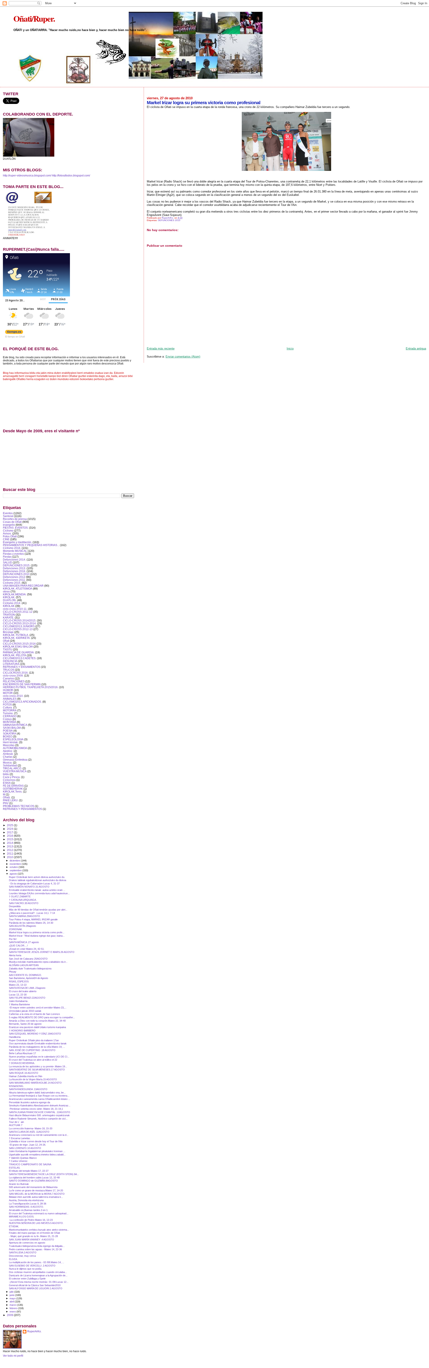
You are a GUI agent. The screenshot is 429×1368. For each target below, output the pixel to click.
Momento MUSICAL (15, 550)
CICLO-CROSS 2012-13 (18, 629)
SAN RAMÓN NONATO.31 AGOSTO (29, 886)
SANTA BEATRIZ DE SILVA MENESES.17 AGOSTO (37, 1069)
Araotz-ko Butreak (19, 1184)
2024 (10, 828)
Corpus (7, 719)
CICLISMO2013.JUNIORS (19, 626)
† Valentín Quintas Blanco (23, 1158)
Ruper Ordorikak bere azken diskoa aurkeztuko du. (37, 877)
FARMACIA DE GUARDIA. (18, 652)
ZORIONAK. (16, 929)
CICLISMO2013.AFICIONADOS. (22, 701)
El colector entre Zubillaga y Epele (27, 1278)
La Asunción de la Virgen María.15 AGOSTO (33, 1079)
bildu (6, 774)
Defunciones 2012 (14, 576)
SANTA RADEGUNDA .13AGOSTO (28, 1089)
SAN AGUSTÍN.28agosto (22, 926)
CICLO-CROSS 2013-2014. (19, 623)
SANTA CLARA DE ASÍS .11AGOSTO (29, 1131)
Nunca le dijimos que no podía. (25, 1268)
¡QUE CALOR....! (18, 945)
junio (12, 1295)
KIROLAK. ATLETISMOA (17, 588)
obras (6, 591)
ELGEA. (13, 1259)
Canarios (8, 678)
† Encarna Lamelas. (20, 1138)
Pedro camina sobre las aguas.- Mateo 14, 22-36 (35, 1249)
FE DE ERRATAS (13, 785)
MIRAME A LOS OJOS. (21, 1216)
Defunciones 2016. (14, 571)
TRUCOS (8, 669)
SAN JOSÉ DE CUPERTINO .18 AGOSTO (32, 1050)
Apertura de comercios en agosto (27, 1242)
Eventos (8, 513)
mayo (13, 1298)
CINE (6, 539)
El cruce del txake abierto (22, 991)
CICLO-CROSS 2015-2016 (19, 643)
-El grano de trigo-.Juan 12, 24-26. (27, 1144)
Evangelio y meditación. (17, 542)
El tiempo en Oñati (15, 336)
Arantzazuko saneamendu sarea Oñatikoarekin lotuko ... (39, 1099)
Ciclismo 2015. (12, 582)
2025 (10, 825)
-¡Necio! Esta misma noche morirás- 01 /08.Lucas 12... (38, 1282)
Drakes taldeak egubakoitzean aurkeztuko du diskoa (37, 880)
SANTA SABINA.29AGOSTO (24, 916)
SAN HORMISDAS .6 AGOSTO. (26, 1206)
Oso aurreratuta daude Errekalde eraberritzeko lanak (38, 1043)
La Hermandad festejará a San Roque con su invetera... (39, 1095)
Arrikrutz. (8, 753)
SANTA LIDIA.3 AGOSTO (22, 1252)
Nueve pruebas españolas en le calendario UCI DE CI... (39, 1056)
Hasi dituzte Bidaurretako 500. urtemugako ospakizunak (39, 1115)
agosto (14, 873)
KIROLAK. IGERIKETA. (16, 637)
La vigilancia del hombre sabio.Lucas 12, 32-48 (34, 1177)
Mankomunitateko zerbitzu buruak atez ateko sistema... (39, 1229)
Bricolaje (8, 632)
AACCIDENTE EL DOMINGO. (25, 975)
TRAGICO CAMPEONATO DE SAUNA (30, 1164)
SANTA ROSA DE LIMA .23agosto (27, 988)
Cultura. (8, 707)
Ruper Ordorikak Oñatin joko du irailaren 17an (34, 1040)
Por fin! (13, 939)
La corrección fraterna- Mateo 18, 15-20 (30, 1128)
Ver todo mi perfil (13, 1355)
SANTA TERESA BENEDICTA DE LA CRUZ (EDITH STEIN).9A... (44, 1174)
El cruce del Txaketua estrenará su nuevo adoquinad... (38, 1213)
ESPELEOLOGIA (13, 739)
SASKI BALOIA (12, 727)
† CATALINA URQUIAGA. (23, 899)
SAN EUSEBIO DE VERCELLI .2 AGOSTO (32, 1265)
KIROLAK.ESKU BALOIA (18, 646)
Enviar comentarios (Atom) (183, 356)
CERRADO (10, 716)
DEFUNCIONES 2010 (169, 220)
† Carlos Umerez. (18, 1161)
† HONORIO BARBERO (22, 1030)
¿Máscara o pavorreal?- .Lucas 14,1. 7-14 (32, 913)
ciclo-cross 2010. (13, 695)
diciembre (15, 860)
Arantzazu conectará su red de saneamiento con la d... (38, 1135)
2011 (10, 853)
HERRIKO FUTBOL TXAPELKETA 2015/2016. (30, 687)
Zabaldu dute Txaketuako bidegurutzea (30, 968)
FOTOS (7, 704)
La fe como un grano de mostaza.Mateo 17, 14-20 (36, 1190)
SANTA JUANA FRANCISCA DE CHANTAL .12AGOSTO (39, 1112)
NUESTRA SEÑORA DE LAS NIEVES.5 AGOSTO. (36, 1223)
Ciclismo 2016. (12, 547)
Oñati (6, 640)
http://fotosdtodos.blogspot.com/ (71, 175)
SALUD (7, 562)
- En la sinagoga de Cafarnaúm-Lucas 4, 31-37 (34, 883)
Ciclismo (8, 530)
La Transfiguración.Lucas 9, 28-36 (27, 1203)
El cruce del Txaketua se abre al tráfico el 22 (33, 1059)
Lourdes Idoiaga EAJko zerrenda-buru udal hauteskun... (39, 893)
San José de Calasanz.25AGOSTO (28, 958)
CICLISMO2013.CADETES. (19, 658)
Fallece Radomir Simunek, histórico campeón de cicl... (38, 1118)
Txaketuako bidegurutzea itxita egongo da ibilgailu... (37, 1246)
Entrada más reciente (161, 348)
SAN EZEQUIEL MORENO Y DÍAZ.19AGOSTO (35, 1033)
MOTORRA (10, 710)
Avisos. (7, 533)
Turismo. (8, 713)
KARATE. (8, 617)
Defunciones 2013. (14, 568)
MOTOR (8, 692)
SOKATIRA (9, 733)
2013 (10, 846)
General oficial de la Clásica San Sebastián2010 (35, 1285)
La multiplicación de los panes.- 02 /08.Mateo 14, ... (36, 1262)
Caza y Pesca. (11, 777)
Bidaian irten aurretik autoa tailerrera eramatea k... (36, 1197)
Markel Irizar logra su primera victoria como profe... (36, 932)
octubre (14, 867)
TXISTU (7, 649)
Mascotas (9, 745)
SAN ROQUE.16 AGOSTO (23, 1073)
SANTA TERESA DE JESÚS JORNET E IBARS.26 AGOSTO (41, 952)
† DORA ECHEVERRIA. (22, 1063)
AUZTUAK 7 (15, 1125)
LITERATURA (11, 663)
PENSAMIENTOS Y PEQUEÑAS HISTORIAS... (31, 545)
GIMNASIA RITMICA (15, 724)
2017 (10, 832)
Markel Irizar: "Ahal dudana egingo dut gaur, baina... (37, 935)
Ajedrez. (8, 750)
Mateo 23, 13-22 (18, 984)
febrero (14, 1308)
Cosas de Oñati (12, 521)
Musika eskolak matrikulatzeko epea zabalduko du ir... (38, 961)
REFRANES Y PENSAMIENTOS (22, 808)
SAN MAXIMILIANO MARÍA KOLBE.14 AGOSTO (35, 1082)
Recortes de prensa (15, 518)
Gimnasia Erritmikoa (15, 759)
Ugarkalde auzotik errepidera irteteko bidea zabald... (37, 1154)
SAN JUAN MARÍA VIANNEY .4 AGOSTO (31, 1239)
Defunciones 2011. (14, 579)
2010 (10, 857)
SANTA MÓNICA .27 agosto (24, 942)
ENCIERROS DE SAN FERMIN (22, 684)
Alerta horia (15, 955)
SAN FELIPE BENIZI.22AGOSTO (27, 997)
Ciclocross (9, 779)
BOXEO (7, 736)
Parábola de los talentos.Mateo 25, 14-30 (31, 922)
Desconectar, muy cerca (22, 1255)
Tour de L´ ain (16, 1122)
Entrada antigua (416, 348)
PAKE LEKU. (10, 800)
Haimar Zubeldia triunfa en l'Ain (25, 1076)
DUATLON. (9, 600)
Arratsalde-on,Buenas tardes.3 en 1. (28, 1210)
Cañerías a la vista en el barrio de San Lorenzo (34, 1014)
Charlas (8, 756)
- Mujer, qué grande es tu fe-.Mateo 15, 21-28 (33, 1236)
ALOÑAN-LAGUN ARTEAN (24, 965)
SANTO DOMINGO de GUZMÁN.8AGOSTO (33, 1180)
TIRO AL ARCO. (12, 768)
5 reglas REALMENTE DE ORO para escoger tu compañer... (42, 1017)
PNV (5, 803)
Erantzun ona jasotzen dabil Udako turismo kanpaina (37, 1027)
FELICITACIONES (14, 681)
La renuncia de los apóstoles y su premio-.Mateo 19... (38, 1066)
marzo (13, 1305)
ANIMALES (10, 698)
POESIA (8, 730)
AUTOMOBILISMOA (15, 748)
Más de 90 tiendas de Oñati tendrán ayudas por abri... (38, 909)
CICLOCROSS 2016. (15, 672)
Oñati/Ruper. (34, 18)
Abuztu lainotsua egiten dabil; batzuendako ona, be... (37, 1092)
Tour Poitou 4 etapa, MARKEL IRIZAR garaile (33, 919)
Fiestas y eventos (13, 553)
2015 (10, 839)
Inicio (290, 348)
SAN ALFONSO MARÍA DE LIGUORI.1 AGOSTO (35, 1288)
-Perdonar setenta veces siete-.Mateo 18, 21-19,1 (36, 1108)
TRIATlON (9, 614)
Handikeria (15, 1037)
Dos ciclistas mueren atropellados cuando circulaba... (38, 1272)
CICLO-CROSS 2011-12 (17, 611)
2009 (10, 1315)
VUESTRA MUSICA (15, 771)
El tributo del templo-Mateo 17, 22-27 (28, 1170)
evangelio (9, 524)
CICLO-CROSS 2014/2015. (19, 620)
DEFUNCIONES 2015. (16, 565)
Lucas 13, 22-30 (18, 994)
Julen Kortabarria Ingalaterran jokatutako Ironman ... (37, 1151)
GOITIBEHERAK (13, 788)
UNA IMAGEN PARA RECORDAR (23, 585)
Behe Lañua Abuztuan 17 (22, 1053)
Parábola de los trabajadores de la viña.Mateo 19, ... (37, 1046)
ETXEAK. (14, 1226)
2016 (10, 835)
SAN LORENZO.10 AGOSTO (25, 1148)
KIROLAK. (9, 597)
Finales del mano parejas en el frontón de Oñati (34, 1232)
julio (12, 1291)
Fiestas (7, 556)
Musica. (7, 762)
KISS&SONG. (16, 1086)
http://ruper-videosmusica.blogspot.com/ (27, 175)
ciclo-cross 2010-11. (15, 608)
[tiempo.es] (14, 333)
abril (12, 1301)
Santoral (8, 516)
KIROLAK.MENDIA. (14, 594)
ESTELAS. (14, 1167)
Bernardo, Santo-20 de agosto (25, 1023)
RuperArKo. (34, 1331)
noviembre (16, 864)
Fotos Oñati (10, 536)
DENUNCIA (10, 661)
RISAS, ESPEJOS (19, 981)
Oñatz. (7, 797)
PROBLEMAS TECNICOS (18, 806)
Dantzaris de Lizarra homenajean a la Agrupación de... (38, 1275)
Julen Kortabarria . (19, 1001)
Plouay (12, 971)
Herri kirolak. (10, 742)
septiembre (16, 870)
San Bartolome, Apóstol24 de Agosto (28, 978)
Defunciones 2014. (14, 559)
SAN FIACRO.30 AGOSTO (23, 903)
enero (13, 1311)
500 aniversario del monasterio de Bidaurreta (33, 1187)
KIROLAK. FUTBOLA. (16, 634)
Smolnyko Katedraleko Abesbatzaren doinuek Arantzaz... (39, 1105)
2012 (10, 850)
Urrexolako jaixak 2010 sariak (25, 1011)
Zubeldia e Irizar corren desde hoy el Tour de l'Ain (36, 1141)
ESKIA (7, 782)
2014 (10, 842)
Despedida (15, 906)
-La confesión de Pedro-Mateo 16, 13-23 (31, 1220)
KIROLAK (9, 605)
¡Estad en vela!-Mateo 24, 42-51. (26, 949)
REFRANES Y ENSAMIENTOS (21, 666)
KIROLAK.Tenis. (12, 791)
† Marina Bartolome (19, 1004)
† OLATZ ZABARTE (20, 896)
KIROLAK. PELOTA (14, 655)
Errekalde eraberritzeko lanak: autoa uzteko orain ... (37, 890)
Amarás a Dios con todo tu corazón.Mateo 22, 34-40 (37, 1020)
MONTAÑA (9, 721)
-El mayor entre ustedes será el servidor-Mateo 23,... (37, 1007)
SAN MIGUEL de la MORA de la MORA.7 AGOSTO (37, 1193)
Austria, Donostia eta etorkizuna (26, 1200)
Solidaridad (10, 765)
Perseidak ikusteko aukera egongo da (29, 1102)
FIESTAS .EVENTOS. (15, 527)
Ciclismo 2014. (12, 603)
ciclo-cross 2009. (13, 675)
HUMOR (8, 690)
